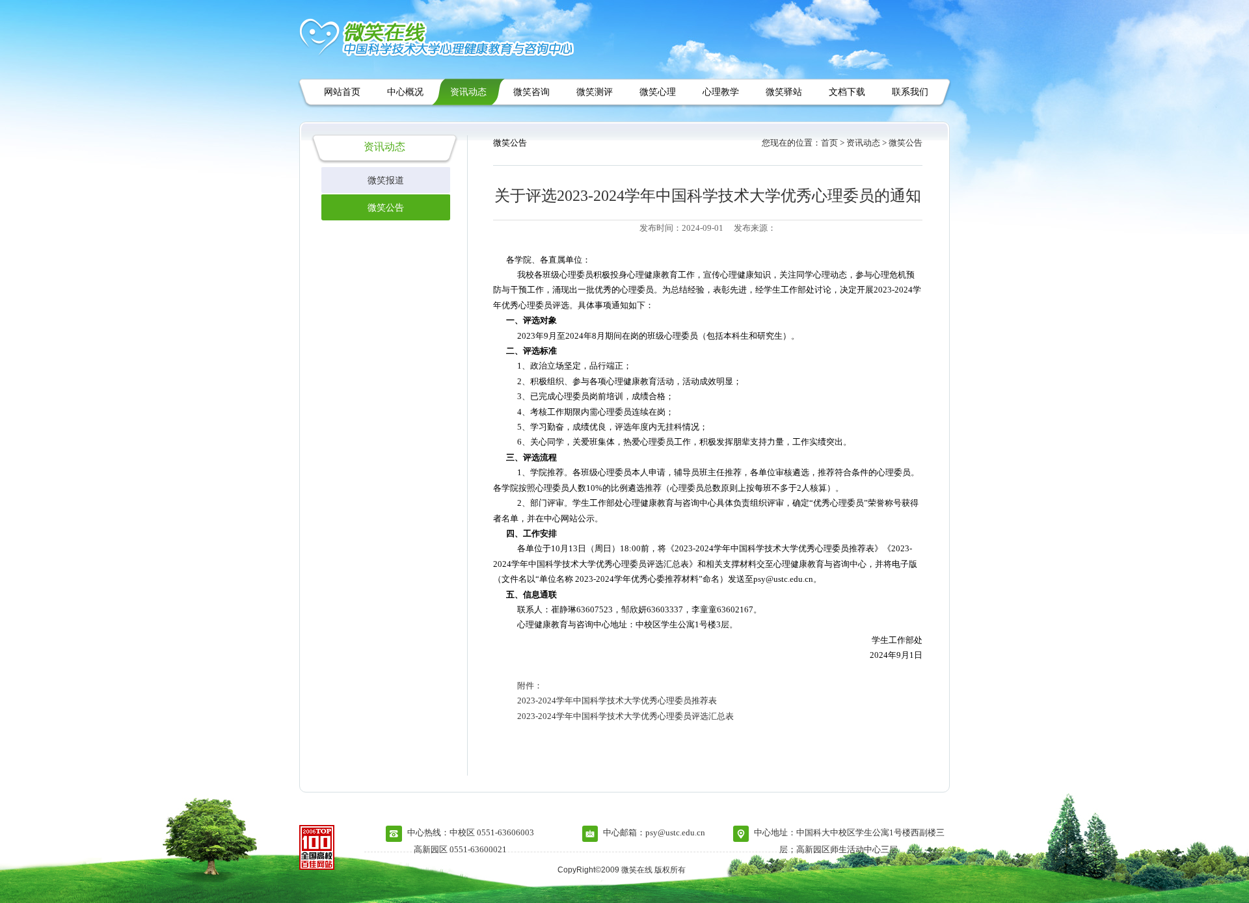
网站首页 (342, 91)
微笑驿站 (784, 91)
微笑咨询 (531, 91)
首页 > (832, 143)
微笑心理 (657, 91)
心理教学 (721, 91)
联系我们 (910, 91)
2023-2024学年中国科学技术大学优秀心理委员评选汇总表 (625, 716)
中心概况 (405, 91)
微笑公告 (386, 207)
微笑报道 (386, 180)
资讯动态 (468, 91)
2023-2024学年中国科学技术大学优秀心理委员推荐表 (617, 700)
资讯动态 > (866, 143)
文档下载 (847, 91)
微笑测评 (594, 91)
